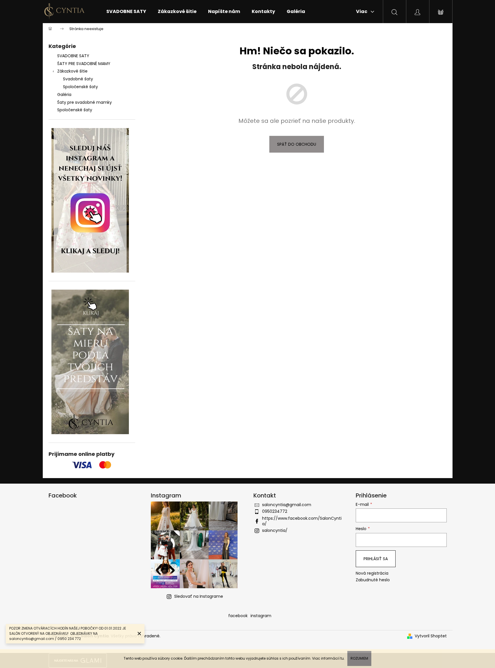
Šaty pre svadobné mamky (84, 102)
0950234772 (274, 511)
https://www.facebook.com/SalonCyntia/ (302, 521)
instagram (261, 616)
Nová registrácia (372, 573)
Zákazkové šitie (72, 71)
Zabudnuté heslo (373, 580)
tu (342, 658)
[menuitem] (126, 11)
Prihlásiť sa (376, 559)
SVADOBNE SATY (73, 56)
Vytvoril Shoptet (431, 636)
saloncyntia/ (275, 530)
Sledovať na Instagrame (198, 596)
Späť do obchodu (296, 144)
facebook (238, 616)
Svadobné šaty (78, 79)
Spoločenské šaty (80, 87)
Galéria (64, 94)
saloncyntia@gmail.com (286, 505)
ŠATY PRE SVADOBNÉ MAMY (83, 63)
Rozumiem (359, 658)
